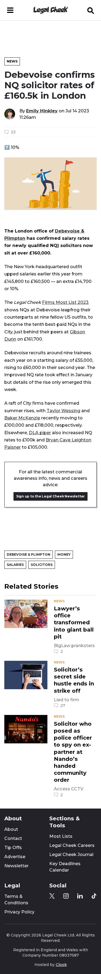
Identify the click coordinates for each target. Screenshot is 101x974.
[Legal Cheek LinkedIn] (80, 896)
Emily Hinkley (42, 110)
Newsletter (16, 865)
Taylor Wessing (63, 410)
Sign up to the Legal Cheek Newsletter (50, 496)
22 (13, 132)
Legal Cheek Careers (72, 845)
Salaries (15, 565)
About (11, 829)
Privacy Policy (19, 911)
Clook (61, 964)
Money (64, 554)
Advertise (14, 856)
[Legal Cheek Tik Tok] (94, 896)
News (12, 61)
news (59, 601)
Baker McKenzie (22, 417)
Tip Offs (13, 847)
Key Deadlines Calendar (65, 867)
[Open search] (91, 10)
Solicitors (42, 565)
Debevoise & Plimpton (28, 554)
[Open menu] (10, 10)
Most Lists (60, 836)
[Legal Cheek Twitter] (52, 896)
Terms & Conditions (16, 899)
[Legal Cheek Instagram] (66, 896)
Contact (13, 838)
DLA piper (40, 432)
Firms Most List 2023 (65, 302)
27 (62, 705)
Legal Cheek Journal (71, 854)
